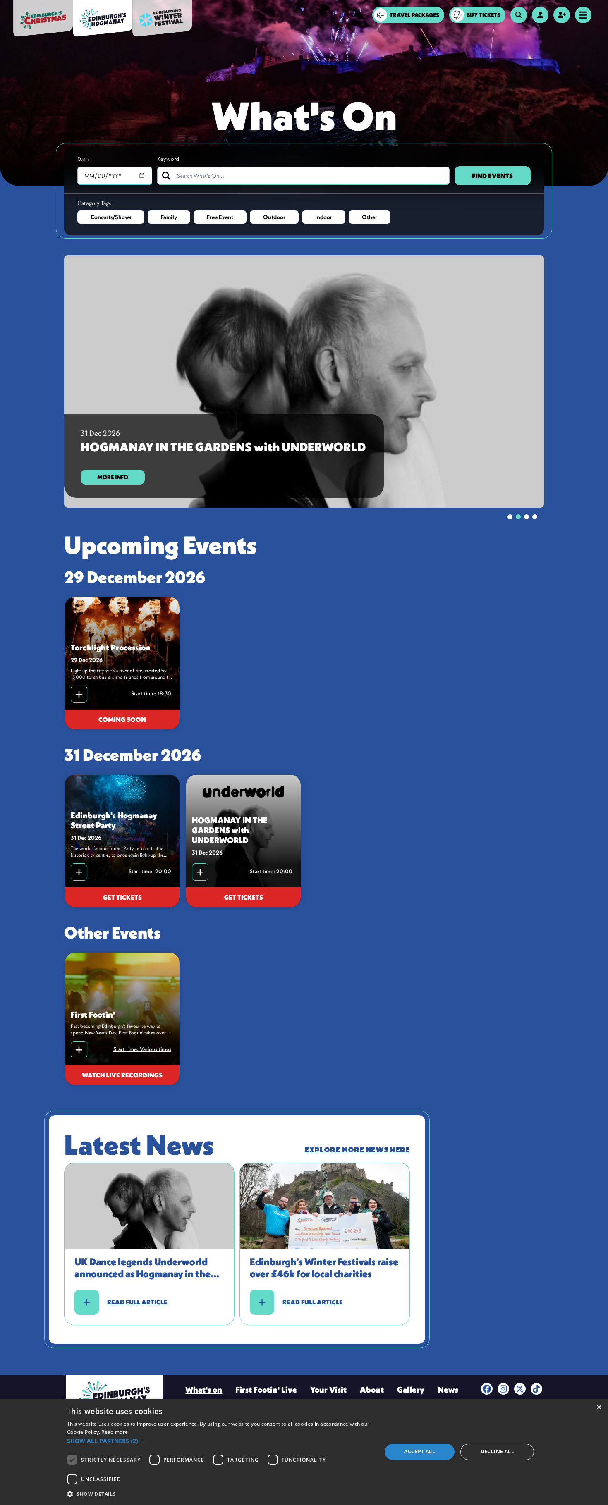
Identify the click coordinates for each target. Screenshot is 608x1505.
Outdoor (274, 217)
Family (169, 217)
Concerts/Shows (111, 217)
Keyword (168, 158)
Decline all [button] (497, 1451)
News (448, 1389)
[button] (219, 1440)
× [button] (599, 1408)
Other (369, 217)
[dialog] (304, 1452)
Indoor (323, 217)
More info (112, 477)
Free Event (220, 217)
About (372, 1389)
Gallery (410, 1389)
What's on (203, 1389)
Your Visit (328, 1389)
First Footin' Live (266, 1389)
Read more (114, 1432)
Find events (492, 176)
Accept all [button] (419, 1451)
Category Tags (94, 203)
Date (83, 159)
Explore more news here (357, 1150)
